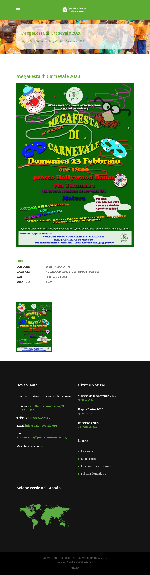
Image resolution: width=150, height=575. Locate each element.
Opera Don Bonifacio (34, 41)
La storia (87, 451)
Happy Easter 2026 (90, 409)
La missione (89, 459)
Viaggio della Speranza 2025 (97, 396)
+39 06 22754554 (38, 418)
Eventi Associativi (58, 266)
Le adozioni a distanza (96, 466)
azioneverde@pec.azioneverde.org (41, 437)
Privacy (75, 567)
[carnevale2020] (34, 327)
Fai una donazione (93, 473)
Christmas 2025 (88, 423)
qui (42, 446)
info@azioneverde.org (40, 425)
